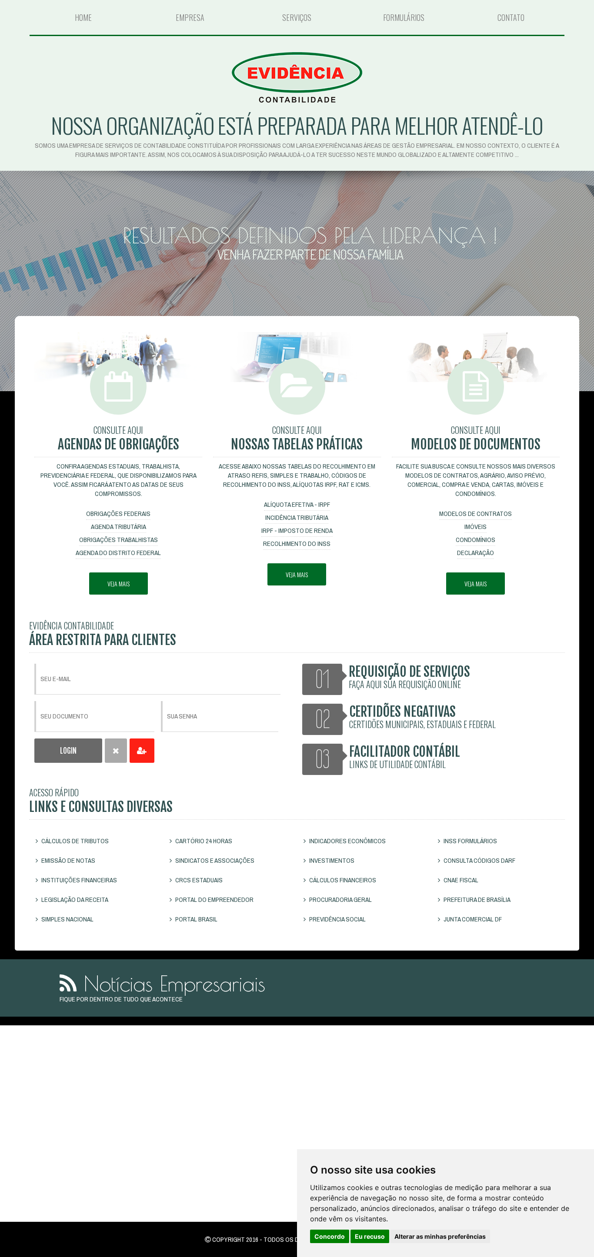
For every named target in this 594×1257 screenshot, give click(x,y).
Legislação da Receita (74, 899)
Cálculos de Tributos (74, 840)
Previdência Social (337, 919)
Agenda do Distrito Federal (118, 552)
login (68, 750)
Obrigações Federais (118, 513)
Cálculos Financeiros (342, 880)
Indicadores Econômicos (347, 840)
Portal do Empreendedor (214, 899)
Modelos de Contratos (475, 513)
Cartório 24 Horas (203, 840)
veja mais (118, 583)
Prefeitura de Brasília (476, 899)
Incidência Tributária (296, 517)
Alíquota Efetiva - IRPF (297, 504)
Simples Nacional (66, 919)
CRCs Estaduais (198, 880)
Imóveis (475, 526)
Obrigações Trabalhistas (118, 539)
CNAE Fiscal (460, 880)
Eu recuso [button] (370, 1236)
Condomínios (475, 539)
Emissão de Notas (67, 860)
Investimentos (331, 860)
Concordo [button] (329, 1236)
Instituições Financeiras (78, 880)
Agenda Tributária (118, 526)
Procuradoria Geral (340, 899)
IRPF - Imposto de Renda (297, 530)
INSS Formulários (469, 840)
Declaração (475, 552)
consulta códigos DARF (478, 860)
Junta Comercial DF (472, 919)
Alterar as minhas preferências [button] (440, 1236)
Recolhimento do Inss (296, 543)
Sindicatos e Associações (214, 860)
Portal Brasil (195, 919)
